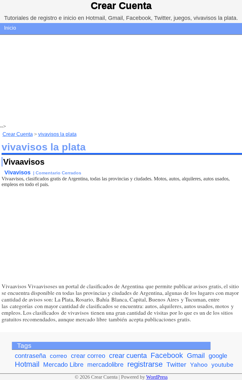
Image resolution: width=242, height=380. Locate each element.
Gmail (196, 356)
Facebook (167, 355)
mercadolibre (105, 364)
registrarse (145, 364)
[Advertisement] (121, 79)
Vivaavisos (23, 162)
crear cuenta (128, 356)
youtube (222, 364)
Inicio (10, 28)
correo (58, 356)
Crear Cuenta (121, 5)
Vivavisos (17, 172)
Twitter (176, 364)
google (218, 355)
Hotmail (27, 364)
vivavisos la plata (57, 134)
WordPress (157, 377)
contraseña (30, 355)
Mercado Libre (63, 364)
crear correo (88, 355)
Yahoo (199, 364)
